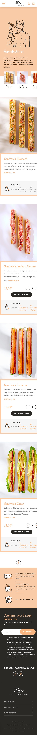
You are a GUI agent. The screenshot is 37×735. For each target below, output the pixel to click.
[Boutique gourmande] (18, 3)
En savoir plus (9, 173)
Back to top (18, 562)
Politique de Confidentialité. (26, 649)
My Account (29, 3)
